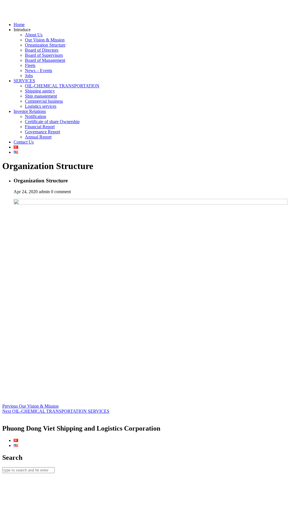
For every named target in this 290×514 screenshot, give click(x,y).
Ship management (41, 96)
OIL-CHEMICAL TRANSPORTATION (62, 85)
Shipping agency (40, 91)
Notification (35, 116)
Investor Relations (30, 111)
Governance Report (42, 131)
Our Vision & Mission (45, 39)
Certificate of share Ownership (52, 121)
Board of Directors (41, 50)
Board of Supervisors (44, 55)
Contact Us (24, 142)
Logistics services (40, 106)
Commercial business (44, 101)
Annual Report (38, 136)
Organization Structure (45, 45)
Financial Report (40, 126)
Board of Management (45, 60)
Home (19, 24)
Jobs (29, 75)
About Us (33, 34)
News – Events (38, 70)
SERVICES (24, 80)
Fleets (30, 65)
